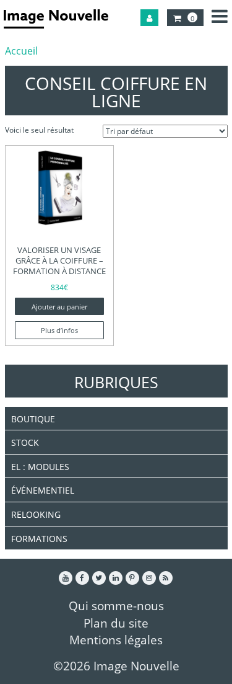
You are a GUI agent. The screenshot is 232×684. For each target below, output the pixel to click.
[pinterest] (132, 578)
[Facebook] (82, 578)
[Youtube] (65, 578)
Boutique (33, 419)
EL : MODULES (40, 467)
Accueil (21, 51)
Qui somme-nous (116, 605)
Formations (39, 538)
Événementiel (42, 490)
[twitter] (99, 578)
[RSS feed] (166, 578)
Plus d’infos (59, 330)
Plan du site (116, 623)
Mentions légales (116, 639)
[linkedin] (115, 578)
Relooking (36, 514)
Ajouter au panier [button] (59, 307)
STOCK (25, 442)
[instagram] (149, 578)
